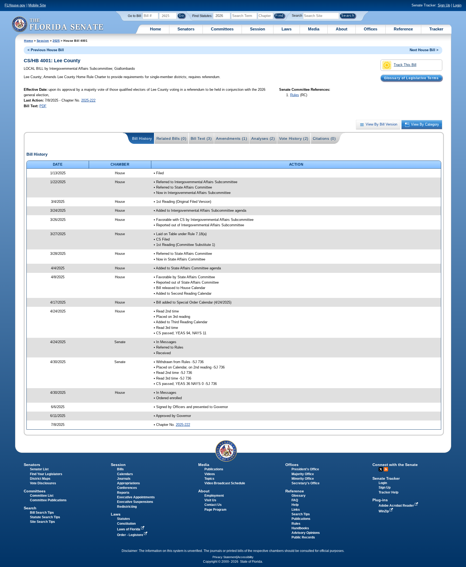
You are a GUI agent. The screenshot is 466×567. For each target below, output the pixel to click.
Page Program (215, 509)
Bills (120, 469)
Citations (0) (324, 138)
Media (313, 29)
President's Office (305, 469)
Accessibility (245, 557)
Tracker (436, 29)
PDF (42, 106)
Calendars (125, 474)
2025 (56, 40)
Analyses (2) (263, 138)
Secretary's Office (306, 483)
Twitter (381, 469)
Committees (222, 29)
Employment (214, 495)
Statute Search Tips (45, 517)
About (341, 29)
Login (457, 5)
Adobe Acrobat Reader (397, 505)
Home (155, 29)
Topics (209, 478)
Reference (403, 29)
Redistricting (127, 506)
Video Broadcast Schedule (224, 483)
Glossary (299, 495)
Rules (294, 95)
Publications (213, 469)
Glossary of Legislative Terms (411, 77)
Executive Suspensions (135, 501)
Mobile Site (37, 5)
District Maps (40, 478)
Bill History (142, 138)
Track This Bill (405, 65)
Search (297, 15)
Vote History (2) (294, 138)
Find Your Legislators (46, 474)
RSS (386, 469)
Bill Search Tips (42, 512)
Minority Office (303, 478)
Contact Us (213, 504)
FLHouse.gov (15, 5)
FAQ (295, 500)
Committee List (41, 495)
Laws (287, 29)
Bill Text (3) (201, 138)
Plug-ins (380, 500)
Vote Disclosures (43, 483)
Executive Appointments (136, 497)
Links (296, 509)
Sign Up (444, 5)
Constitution (126, 523)
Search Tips (301, 514)
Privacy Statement (225, 557)
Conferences (127, 487)
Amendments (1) (231, 138)
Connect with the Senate (395, 464)
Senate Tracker (386, 478)
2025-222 (88, 100)
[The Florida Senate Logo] (57, 24)
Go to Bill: (135, 16)
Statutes (123, 518)
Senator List (39, 469)
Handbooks (300, 528)
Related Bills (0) (171, 138)
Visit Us (210, 500)
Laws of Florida (129, 529)
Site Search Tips (42, 521)
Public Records (303, 537)
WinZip (384, 511)
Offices (370, 29)
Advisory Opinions (306, 532)
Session (257, 29)
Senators (185, 29)
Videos (209, 474)
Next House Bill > (424, 50)
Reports (123, 492)
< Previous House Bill (46, 50)
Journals (124, 478)
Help (295, 504)
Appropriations (128, 483)
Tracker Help (388, 492)
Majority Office (303, 474)
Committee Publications (48, 500)
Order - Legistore (130, 535)
